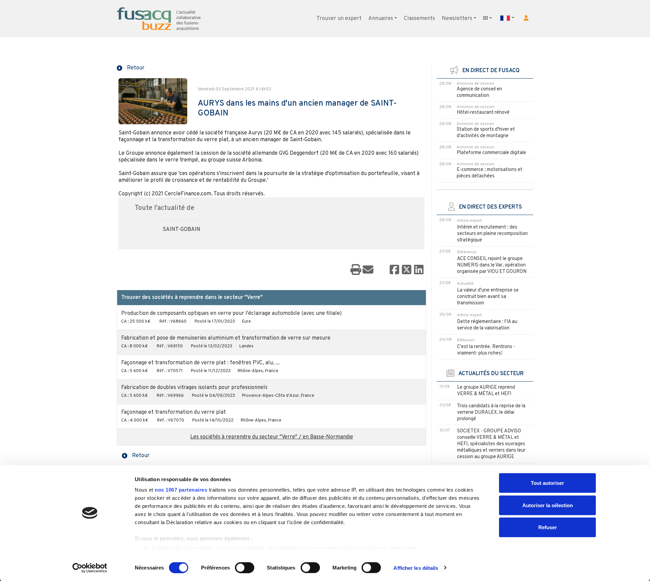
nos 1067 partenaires (181, 490)
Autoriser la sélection (547, 505)
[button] (526, 18)
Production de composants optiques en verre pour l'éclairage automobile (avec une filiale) (231, 313)
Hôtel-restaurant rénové (483, 112)
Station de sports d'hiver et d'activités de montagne (486, 132)
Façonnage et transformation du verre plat (173, 412)
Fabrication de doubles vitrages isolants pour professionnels (194, 387)
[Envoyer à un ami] (368, 270)
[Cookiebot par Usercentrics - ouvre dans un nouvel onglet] (90, 568)
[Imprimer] (355, 270)
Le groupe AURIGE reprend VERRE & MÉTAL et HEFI (486, 390)
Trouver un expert (339, 18)
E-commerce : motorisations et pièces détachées (489, 173)
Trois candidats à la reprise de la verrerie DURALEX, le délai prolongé (491, 412)
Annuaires (380, 18)
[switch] (244, 567)
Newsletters (457, 18)
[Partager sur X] (406, 270)
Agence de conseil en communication (479, 92)
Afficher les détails (415, 568)
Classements (419, 18)
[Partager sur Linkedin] (419, 270)
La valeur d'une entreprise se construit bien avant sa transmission (488, 296)
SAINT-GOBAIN (181, 229)
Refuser (547, 527)
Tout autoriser (547, 483)
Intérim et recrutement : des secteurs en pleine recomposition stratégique (492, 233)
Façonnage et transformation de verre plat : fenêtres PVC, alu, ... (200, 363)
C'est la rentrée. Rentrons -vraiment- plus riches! (486, 350)
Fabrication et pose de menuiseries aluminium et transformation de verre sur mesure (225, 338)
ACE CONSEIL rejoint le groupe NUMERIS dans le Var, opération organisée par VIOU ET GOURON (491, 265)
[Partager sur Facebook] (394, 270)
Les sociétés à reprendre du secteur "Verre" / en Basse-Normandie (271, 437)
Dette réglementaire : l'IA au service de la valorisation (487, 325)
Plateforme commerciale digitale (491, 153)
